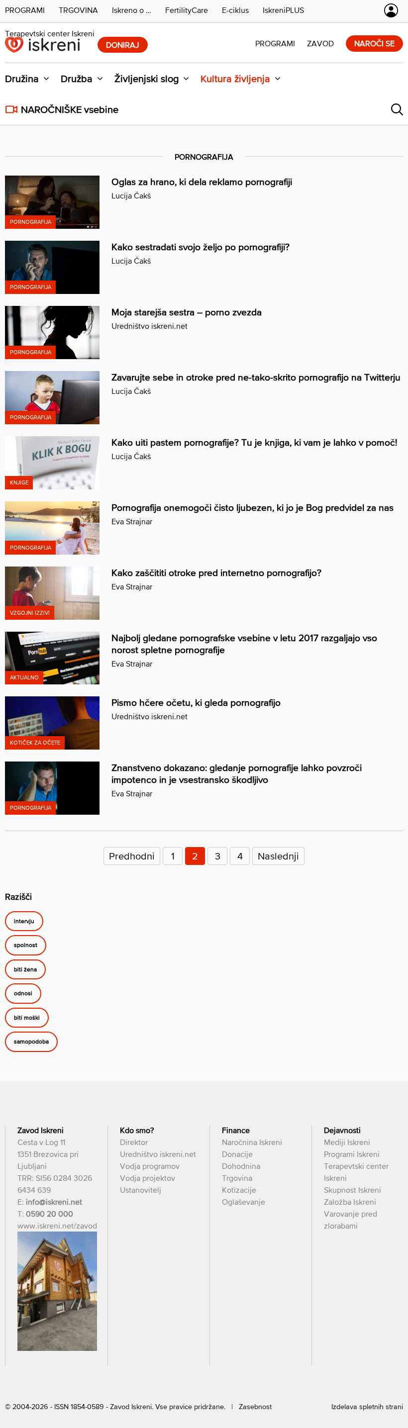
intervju (24, 921)
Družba (77, 78)
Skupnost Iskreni (352, 1189)
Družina (22, 78)
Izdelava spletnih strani (367, 1407)
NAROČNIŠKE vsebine (69, 109)
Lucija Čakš (131, 195)
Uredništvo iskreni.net (149, 325)
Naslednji (278, 856)
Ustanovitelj (140, 1189)
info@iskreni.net (54, 1201)
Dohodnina (241, 1165)
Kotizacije (239, 1189)
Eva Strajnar (131, 521)
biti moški (27, 1017)
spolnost (25, 945)
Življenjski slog (146, 78)
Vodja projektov (147, 1177)
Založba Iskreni (350, 1201)
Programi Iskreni (352, 1153)
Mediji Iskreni (347, 1142)
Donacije (237, 1153)
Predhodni (132, 856)
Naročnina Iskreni (252, 1142)
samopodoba (31, 1042)
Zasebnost (255, 1407)
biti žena (25, 969)
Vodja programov (150, 1165)
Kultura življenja (235, 78)
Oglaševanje (243, 1201)
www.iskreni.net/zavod (57, 1225)
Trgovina (237, 1177)
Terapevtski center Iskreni (50, 33)
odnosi (23, 993)
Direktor (134, 1142)
